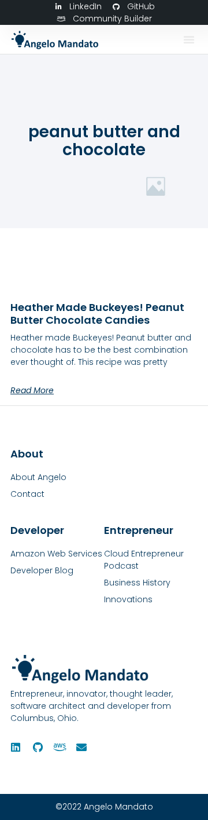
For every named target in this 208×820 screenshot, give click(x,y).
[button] (189, 39)
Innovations (128, 599)
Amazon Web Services (56, 553)
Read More (32, 390)
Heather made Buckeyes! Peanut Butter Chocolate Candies (97, 313)
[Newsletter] (81, 747)
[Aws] (59, 747)
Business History (137, 582)
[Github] (37, 747)
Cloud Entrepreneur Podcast (144, 560)
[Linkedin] (15, 747)
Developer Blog (41, 570)
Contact (27, 494)
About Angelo (38, 477)
